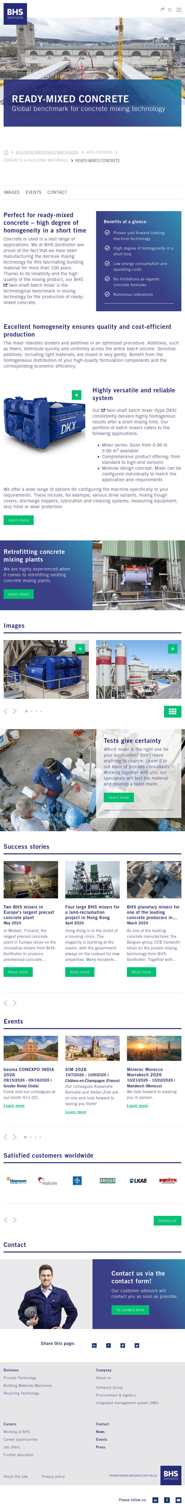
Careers (10, 1424)
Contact (102, 1424)
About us (103, 1378)
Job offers (12, 1447)
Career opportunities (21, 1439)
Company (104, 1370)
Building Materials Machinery (47, 152)
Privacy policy (53, 1477)
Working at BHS (17, 1432)
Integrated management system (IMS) (127, 1403)
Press (100, 1447)
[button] (26, 711)
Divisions (11, 1370)
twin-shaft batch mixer (32, 285)
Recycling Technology (21, 1393)
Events (101, 1439)
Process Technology (20, 1378)
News (100, 1432)
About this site (16, 1477)
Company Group (109, 1387)
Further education (19, 1455)
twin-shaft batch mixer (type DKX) (142, 410)
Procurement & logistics (116, 1395)
